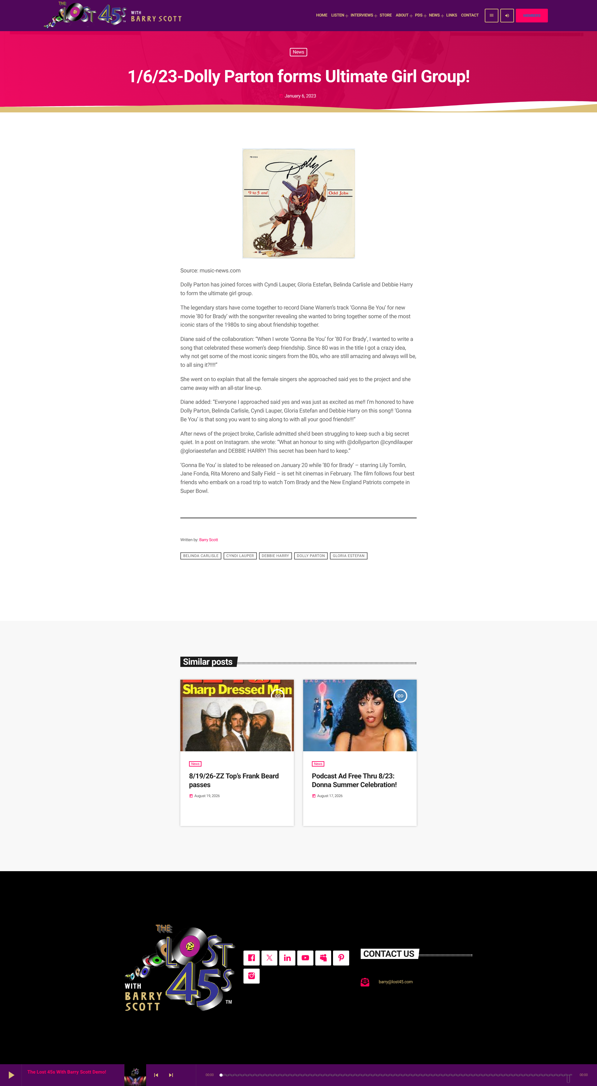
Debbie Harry (275, 556)
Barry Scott (208, 540)
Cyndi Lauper (240, 556)
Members (531, 15)
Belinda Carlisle (201, 556)
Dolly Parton (311, 556)
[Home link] (113, 15)
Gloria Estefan (348, 556)
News (298, 52)
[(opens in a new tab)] (360, 715)
